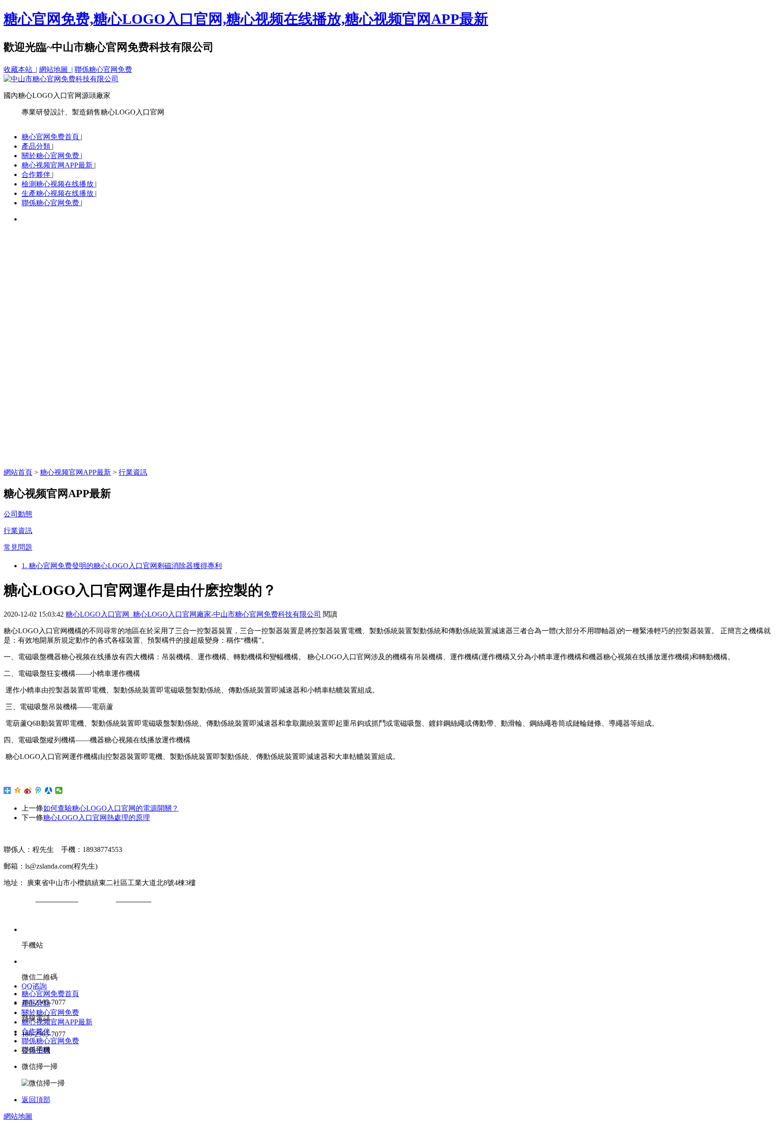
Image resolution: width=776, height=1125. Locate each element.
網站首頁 (18, 472)
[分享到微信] (59, 790)
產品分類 (37, 146)
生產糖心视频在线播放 (58, 193)
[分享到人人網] (49, 790)
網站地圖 (18, 1116)
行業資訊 (133, 472)
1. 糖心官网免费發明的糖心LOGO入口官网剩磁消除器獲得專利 (122, 565)
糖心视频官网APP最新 (58, 165)
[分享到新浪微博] (28, 790)
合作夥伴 (37, 174)
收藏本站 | (20, 69)
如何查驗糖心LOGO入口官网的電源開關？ (111, 808)
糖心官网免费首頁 (51, 137)
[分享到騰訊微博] (38, 790)
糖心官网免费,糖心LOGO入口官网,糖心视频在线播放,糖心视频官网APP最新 (246, 19)
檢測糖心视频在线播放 (58, 184)
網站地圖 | (56, 69)
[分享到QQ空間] (18, 790)
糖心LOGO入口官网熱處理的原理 (96, 817)
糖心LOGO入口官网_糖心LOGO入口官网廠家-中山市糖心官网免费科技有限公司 (193, 614)
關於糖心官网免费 (51, 155)
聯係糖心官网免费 (103, 69)
